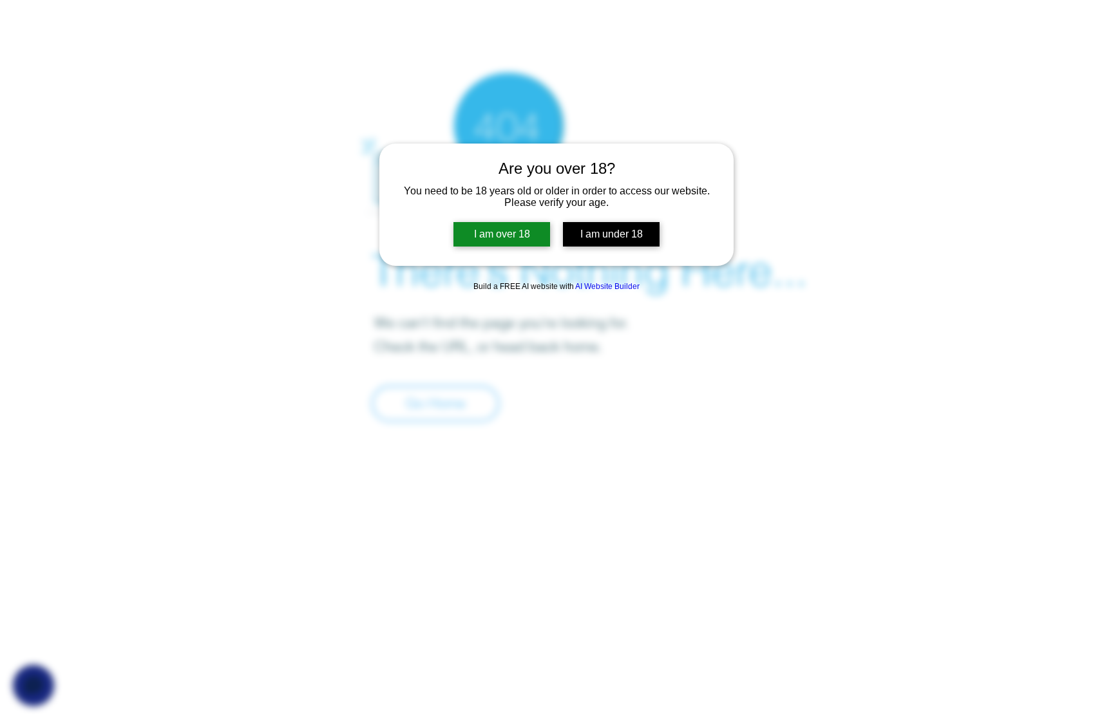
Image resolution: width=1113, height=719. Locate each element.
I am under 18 (611, 234)
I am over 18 (502, 234)
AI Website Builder (607, 286)
